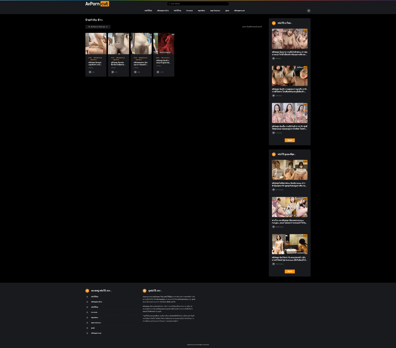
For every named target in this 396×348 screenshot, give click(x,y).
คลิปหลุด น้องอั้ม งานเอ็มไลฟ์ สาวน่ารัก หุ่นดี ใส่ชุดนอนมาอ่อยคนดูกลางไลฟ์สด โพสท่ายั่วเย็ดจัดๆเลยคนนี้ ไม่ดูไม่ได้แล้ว (289, 128)
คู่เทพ (227, 10)
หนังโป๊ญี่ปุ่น (168, 296)
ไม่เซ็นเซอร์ (151, 311)
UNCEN (145, 311)
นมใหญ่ (158, 309)
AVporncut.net (147, 296)
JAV (181, 296)
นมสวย (163, 309)
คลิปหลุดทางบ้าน (163, 10)
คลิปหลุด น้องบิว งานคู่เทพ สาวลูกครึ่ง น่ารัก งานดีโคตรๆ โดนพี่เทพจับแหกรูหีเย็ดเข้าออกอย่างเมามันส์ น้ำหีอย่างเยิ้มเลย (289, 91)
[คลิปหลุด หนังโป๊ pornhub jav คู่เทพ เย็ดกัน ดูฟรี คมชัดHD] (97, 3)
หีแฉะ (157, 316)
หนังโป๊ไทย (177, 10)
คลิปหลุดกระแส (239, 10)
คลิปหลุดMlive (160, 299)
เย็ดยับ (169, 302)
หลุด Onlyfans (215, 10)
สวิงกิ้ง (186, 309)
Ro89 (90, 57)
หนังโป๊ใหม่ (148, 10)
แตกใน (173, 302)
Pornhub (189, 10)
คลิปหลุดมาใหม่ (158, 296)
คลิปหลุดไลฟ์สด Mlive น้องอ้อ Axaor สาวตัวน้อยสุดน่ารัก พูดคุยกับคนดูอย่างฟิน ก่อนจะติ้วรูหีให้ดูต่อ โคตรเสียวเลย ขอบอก (289, 185)
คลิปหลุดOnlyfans (183, 299)
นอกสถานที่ (169, 309)
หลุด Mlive (201, 10)
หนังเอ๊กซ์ (175, 316)
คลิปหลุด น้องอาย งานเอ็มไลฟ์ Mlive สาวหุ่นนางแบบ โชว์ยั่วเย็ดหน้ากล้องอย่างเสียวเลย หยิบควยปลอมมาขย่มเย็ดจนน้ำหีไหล (289, 54)
